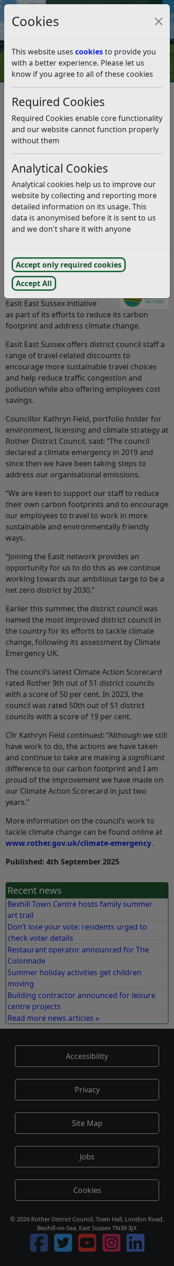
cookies (89, 52)
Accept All (34, 283)
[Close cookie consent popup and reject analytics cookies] (158, 21)
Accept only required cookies (69, 265)
